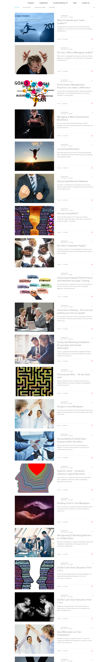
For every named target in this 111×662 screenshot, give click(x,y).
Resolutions (52, 7)
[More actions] (93, 16)
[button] (94, 8)
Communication (27, 7)
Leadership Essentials (40, 7)
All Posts (17, 7)
